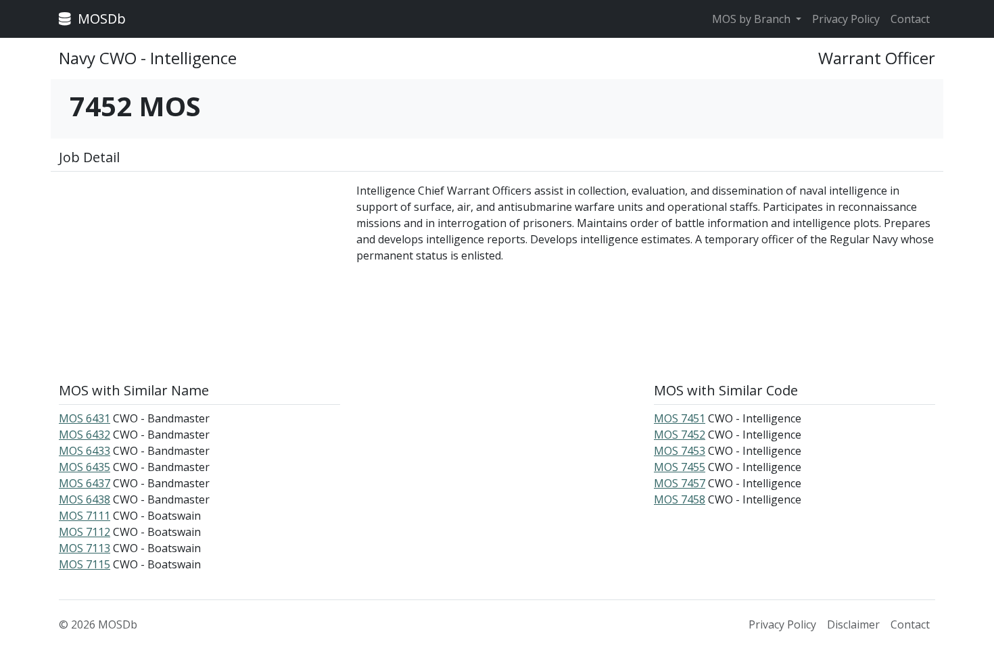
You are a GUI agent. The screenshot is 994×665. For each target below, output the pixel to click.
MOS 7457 (679, 483)
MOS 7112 (84, 531)
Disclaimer (853, 624)
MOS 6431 (84, 418)
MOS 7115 (84, 564)
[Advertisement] (199, 277)
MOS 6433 (84, 450)
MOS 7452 (679, 434)
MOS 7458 (679, 499)
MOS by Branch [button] (752, 18)
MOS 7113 (84, 548)
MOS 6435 (84, 467)
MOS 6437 (84, 483)
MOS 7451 (679, 418)
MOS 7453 (679, 450)
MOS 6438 (84, 499)
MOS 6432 (84, 434)
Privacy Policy (846, 18)
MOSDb (100, 18)
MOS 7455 (679, 467)
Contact (910, 18)
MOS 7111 (84, 515)
